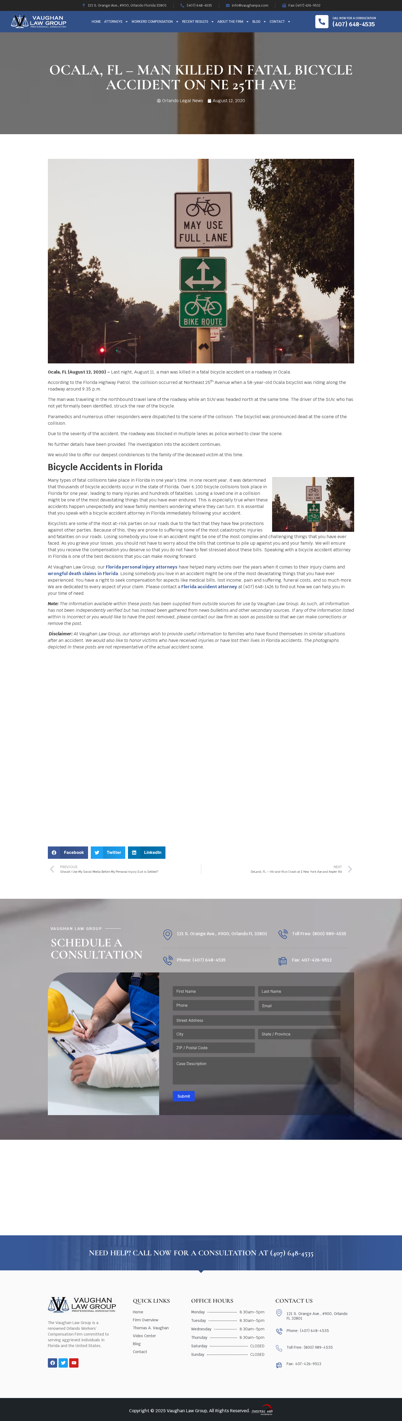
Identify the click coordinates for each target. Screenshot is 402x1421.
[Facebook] (52, 1363)
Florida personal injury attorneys (141, 567)
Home (96, 22)
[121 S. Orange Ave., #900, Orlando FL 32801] (167, 934)
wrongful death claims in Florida (83, 573)
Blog (256, 22)
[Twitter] (63, 1363)
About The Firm (230, 22)
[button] (68, 852)
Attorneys (113, 22)
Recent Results (195, 22)
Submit (183, 1096)
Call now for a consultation (354, 18)
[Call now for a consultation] (321, 21)
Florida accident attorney (209, 587)
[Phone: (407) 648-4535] (167, 961)
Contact (277, 22)
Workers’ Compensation (152, 22)
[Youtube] (73, 1363)
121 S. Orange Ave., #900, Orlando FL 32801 (222, 934)
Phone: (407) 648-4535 (201, 960)
